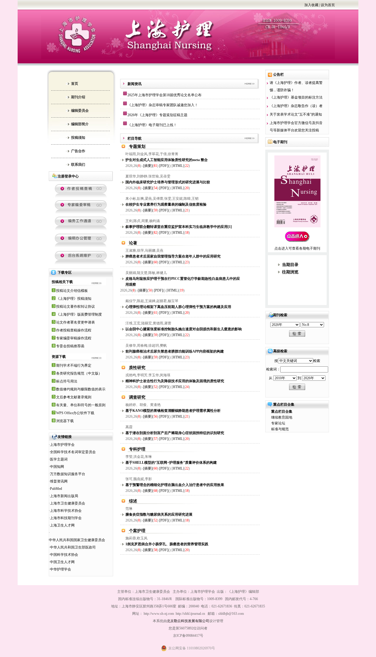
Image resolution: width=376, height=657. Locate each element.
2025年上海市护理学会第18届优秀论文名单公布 (164, 95)
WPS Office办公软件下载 (75, 413)
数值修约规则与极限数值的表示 (80, 389)
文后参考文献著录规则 (73, 397)
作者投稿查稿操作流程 (73, 330)
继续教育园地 (281, 417)
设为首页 (328, 5)
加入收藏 (311, 5)
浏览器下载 (65, 421)
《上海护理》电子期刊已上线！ (152, 125)
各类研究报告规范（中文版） (79, 373)
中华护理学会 (60, 569)
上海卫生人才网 (62, 525)
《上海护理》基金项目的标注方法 (296, 97)
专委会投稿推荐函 (70, 346)
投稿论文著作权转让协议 (75, 306)
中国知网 (57, 467)
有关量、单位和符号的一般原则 (80, 405)
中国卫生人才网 (62, 562)
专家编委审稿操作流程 (73, 338)
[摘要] (147, 166)
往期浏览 (290, 272)
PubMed (56, 489)
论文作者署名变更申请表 (75, 322)
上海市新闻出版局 (64, 496)
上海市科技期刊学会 (66, 518)
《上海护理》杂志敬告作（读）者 (296, 106)
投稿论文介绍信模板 (72, 291)
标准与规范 (280, 429)
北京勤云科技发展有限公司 (188, 621)
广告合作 (78, 151)
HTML (178, 166)
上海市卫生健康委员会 (67, 503)
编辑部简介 (80, 124)
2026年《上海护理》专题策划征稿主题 (157, 115)
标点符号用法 (66, 381)
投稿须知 (78, 138)
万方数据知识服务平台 (67, 474)
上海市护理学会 (62, 445)
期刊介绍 (78, 97)
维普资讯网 (59, 481)
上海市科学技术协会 (66, 511)
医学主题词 (59, 459)
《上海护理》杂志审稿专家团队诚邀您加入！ (162, 105)
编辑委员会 (80, 111)
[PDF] (163, 166)
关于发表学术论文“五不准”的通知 (296, 114)
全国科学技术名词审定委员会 (73, 452)
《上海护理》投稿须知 (73, 299)
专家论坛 (278, 423)
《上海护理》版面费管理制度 (79, 314)
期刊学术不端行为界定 (73, 365)
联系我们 (78, 164)
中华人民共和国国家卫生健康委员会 (77, 540)
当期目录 (290, 265)
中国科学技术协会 (64, 555)
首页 (74, 84)
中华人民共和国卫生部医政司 (73, 547)
